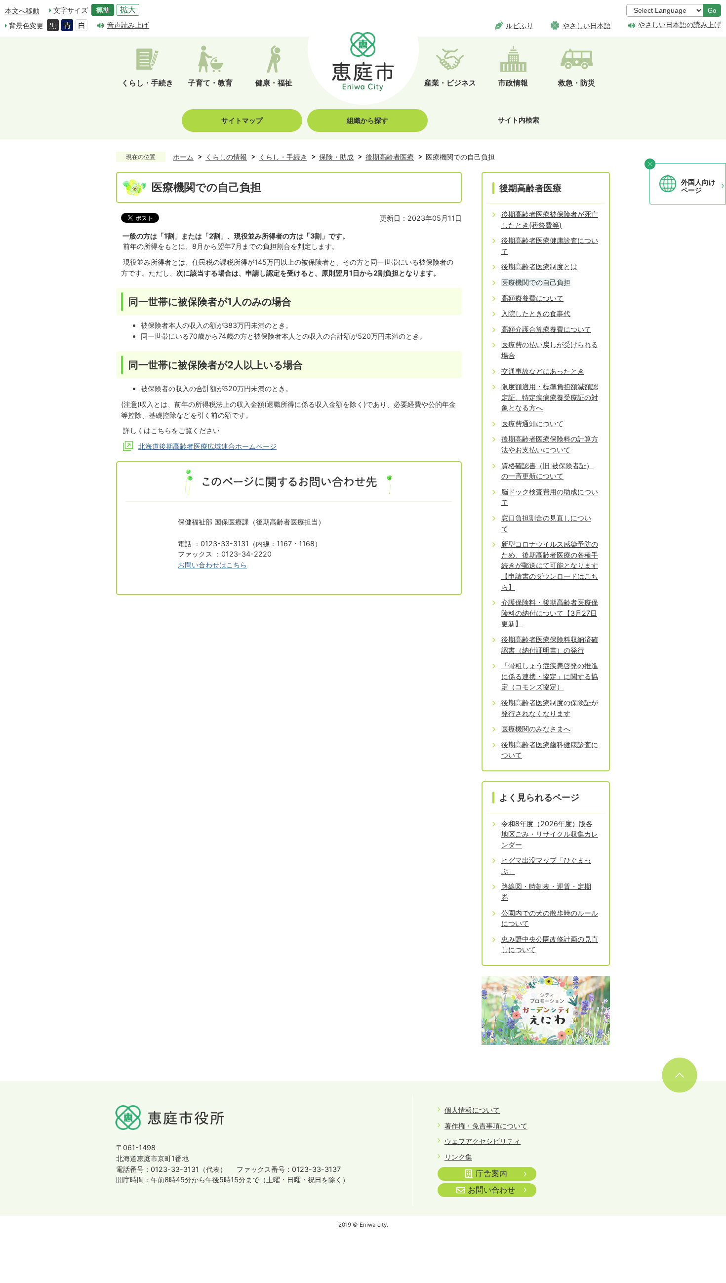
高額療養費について (532, 298)
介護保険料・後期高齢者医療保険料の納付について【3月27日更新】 (549, 613)
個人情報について (472, 1110)
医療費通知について (532, 423)
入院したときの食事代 (535, 313)
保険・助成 (336, 157)
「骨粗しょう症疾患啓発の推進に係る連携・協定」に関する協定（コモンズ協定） (549, 676)
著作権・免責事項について (485, 1126)
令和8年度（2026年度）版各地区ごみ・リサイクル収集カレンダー (549, 834)
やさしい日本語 (587, 25)
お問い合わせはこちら (212, 565)
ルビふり (519, 25)
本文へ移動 (22, 10)
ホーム (183, 157)
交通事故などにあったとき (542, 371)
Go (712, 10)
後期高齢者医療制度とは (539, 266)
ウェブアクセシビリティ (482, 1141)
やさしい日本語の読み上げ (679, 25)
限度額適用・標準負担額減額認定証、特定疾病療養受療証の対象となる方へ (549, 397)
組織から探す (367, 120)
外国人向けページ (698, 186)
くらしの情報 (226, 157)
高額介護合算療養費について (546, 329)
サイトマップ (242, 120)
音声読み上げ (128, 25)
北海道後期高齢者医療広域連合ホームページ (207, 446)
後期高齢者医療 (389, 157)
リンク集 (458, 1157)
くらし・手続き (283, 157)
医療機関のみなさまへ (535, 728)
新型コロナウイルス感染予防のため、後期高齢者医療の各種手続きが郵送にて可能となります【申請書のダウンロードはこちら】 (549, 565)
